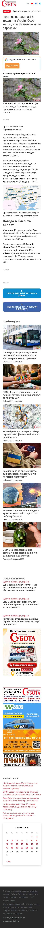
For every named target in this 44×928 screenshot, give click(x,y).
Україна (25, 581)
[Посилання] (9, 3)
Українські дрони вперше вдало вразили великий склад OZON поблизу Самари (21, 513)
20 (22, 848)
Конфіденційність (11, 921)
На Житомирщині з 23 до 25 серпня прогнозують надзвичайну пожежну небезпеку (19, 807)
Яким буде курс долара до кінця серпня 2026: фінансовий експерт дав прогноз (21, 434)
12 (17, 844)
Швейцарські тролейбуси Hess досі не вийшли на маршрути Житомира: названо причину (20, 355)
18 (12, 848)
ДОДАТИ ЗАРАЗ (12, 66)
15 (32, 844)
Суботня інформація (12, 581)
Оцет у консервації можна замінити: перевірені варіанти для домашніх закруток (20, 552)
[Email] (28, 3)
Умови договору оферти (14, 917)
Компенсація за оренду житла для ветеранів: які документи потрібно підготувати (20, 473)
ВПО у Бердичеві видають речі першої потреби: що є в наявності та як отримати (22, 394)
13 (22, 844)
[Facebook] (36, 3)
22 (32, 848)
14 (27, 844)
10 (7, 844)
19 (17, 848)
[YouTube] (32, 3)
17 (7, 848)
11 (12, 844)
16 (37, 844)
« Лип (8, 861)
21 (27, 848)
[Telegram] (40, 3)
